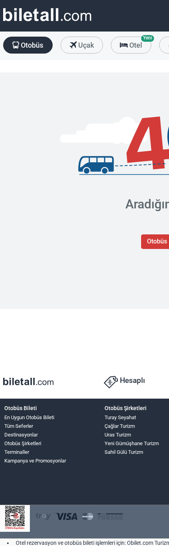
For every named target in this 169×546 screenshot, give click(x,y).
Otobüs (31, 45)
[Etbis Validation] (15, 518)
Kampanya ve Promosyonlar (35, 461)
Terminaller (16, 452)
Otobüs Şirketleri (22, 443)
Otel (139, 43)
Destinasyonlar (21, 435)
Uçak (85, 45)
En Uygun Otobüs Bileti (29, 417)
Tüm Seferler (18, 426)
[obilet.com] (47, 22)
